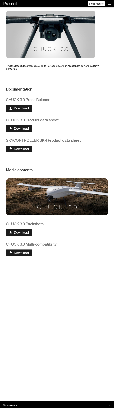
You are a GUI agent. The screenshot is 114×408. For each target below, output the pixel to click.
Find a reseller (96, 3)
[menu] (109, 3)
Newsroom (10, 405)
